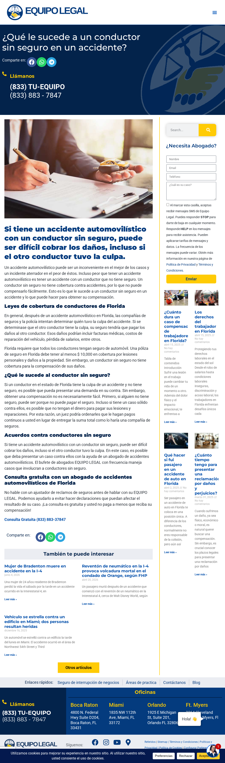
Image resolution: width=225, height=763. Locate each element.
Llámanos (22, 76)
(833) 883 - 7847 (26, 716)
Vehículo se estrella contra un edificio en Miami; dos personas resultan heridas (36, 621)
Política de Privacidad (181, 264)
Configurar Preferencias (198, 747)
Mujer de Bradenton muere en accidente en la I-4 (35, 568)
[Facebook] (95, 742)
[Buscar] (207, 130)
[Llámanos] (4, 74)
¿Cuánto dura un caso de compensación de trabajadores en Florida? (179, 326)
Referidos (150, 741)
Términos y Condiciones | (184, 741)
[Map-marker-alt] (128, 742)
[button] (214, 12)
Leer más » (10, 599)
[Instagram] (106, 742)
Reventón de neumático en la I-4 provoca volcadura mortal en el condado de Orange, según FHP (115, 571)
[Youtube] (117, 742)
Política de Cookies (170, 747)
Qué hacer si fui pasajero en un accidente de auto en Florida (175, 469)
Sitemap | (163, 741)
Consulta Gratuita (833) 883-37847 (35, 519)
